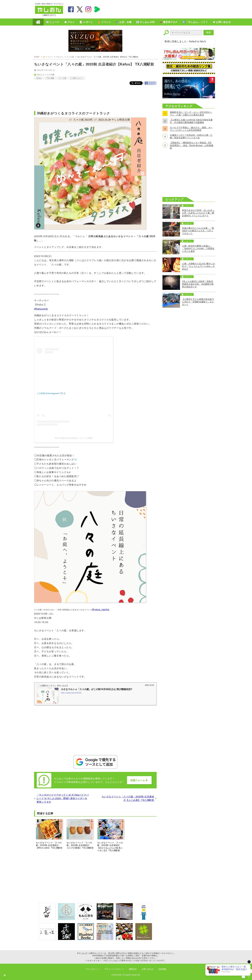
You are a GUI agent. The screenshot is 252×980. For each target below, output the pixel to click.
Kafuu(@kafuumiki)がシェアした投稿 (74, 438)
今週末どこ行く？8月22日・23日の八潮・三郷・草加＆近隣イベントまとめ (191, 136)
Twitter (136, 83)
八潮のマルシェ (77, 78)
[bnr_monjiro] (85, 919)
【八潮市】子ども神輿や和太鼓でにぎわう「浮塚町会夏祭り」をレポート (198, 302)
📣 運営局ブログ (168, 22)
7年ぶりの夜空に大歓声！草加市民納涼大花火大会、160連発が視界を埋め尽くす (198, 284)
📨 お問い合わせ (221, 22)
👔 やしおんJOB (145, 22)
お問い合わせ (148, 969)
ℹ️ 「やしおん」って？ (195, 22)
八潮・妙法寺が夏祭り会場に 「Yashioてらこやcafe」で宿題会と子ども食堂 (198, 248)
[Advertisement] (164, 8)
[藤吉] (124, 939)
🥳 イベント (104, 22)
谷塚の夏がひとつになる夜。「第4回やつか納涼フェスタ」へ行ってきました (198, 231)
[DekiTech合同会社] (105, 919)
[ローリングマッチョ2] (188, 97)
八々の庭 (70, 56)
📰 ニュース (52, 22)
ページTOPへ (248, 976)
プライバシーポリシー (114, 969)
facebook (71, 9)
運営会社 (133, 969)
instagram (88, 9)
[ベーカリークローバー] (143, 939)
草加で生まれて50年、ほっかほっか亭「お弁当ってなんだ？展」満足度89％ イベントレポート (198, 213)
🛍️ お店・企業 (124, 22)
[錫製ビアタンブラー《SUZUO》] (95, 41)
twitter (80, 9)
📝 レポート (86, 22)
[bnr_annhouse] (105, 939)
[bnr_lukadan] (47, 939)
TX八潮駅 (50, 78)
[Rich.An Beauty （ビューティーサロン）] (66, 919)
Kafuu (39, 78)
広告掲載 (162, 969)
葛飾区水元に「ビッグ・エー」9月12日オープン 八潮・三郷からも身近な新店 (191, 113)
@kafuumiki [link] (41, 308)
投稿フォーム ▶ (139, 780)
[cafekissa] (143, 919)
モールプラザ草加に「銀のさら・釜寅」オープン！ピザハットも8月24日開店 (191, 128)
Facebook (150, 83)
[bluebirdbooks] (85, 939)
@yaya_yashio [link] (100, 609)
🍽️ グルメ (69, 22)
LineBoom (97, 9)
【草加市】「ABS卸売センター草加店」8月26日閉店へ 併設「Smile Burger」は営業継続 (191, 145)
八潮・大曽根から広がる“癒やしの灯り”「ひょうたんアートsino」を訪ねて (198, 266)
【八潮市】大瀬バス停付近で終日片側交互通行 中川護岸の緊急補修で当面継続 (191, 121)
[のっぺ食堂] (124, 919)
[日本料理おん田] (47, 919)
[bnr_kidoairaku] (66, 939)
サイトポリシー (93, 969)
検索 (208, 32)
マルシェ (60, 56)
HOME (38, 22)
